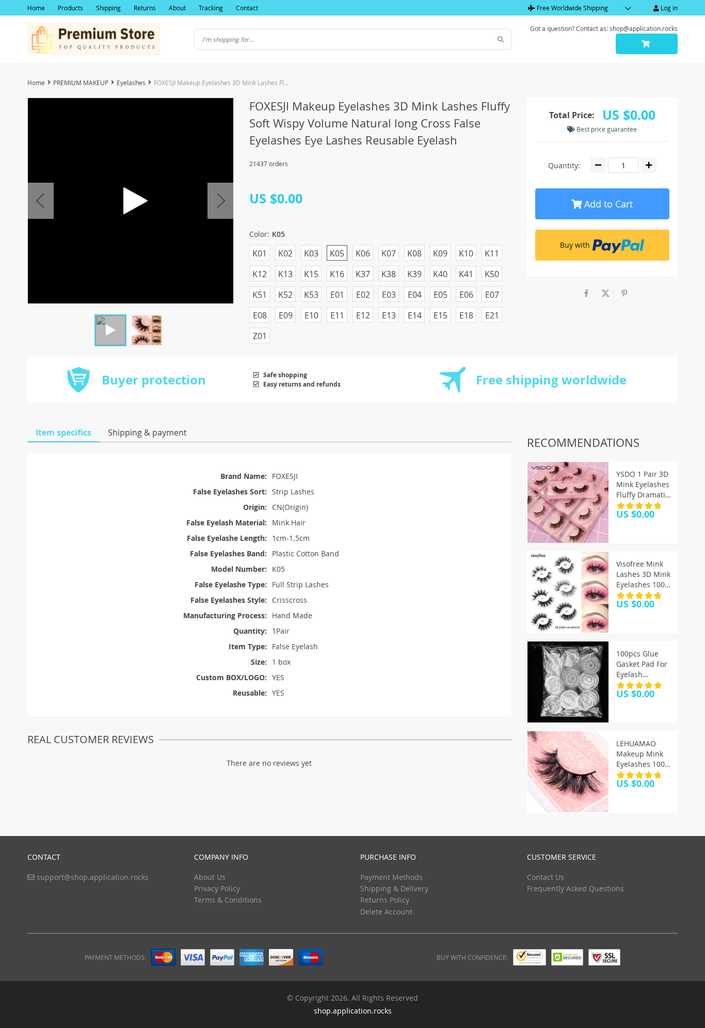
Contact (247, 8)
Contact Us (545, 877)
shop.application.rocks (353, 1011)
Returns (145, 8)
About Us (210, 877)
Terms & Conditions (228, 900)
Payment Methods (391, 877)
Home (36, 8)
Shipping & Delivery (394, 888)
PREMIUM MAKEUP (80, 82)
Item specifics (63, 432)
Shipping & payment (147, 432)
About (177, 8)
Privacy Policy (217, 888)
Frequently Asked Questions (575, 888)
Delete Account (386, 912)
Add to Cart (607, 204)
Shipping (108, 8)
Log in (668, 8)
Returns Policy (384, 900)
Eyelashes (131, 82)
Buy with (575, 245)
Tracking (211, 8)
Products (70, 8)
